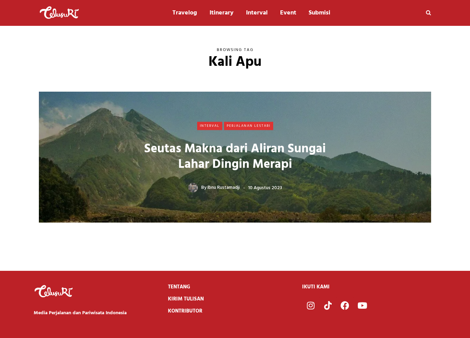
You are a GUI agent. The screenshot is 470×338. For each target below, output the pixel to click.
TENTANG (179, 287)
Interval (257, 13)
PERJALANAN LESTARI (248, 126)
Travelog (184, 13)
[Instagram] (310, 305)
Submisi (319, 13)
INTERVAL (210, 126)
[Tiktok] (328, 305)
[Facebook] (345, 305)
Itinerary (222, 13)
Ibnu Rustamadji (223, 188)
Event (288, 13)
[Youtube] (362, 305)
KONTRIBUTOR (185, 311)
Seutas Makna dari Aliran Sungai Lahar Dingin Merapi (235, 156)
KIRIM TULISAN (186, 299)
